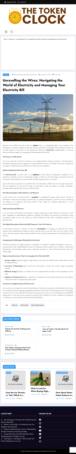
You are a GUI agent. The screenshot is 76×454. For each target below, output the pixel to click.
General (6, 74)
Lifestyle (18, 372)
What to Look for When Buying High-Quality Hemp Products (24, 390)
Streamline (10, 345)
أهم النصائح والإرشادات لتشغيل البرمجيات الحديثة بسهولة (55, 330)
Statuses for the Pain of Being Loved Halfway (17, 330)
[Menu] (6, 32)
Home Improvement (46, 372)
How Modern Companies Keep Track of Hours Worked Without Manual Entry (17, 349)
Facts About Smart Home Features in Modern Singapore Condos (48, 394)
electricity (16, 74)
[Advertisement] (38, 54)
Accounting (69, 372)
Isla (8, 326)
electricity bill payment (31, 74)
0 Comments (57, 74)
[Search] (12, 31)
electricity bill (22, 74)
